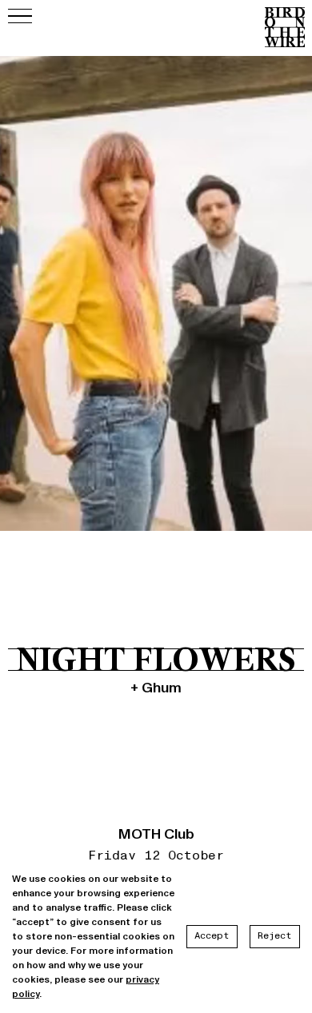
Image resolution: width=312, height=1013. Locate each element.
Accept (212, 936)
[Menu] (20, 16)
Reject (275, 936)
